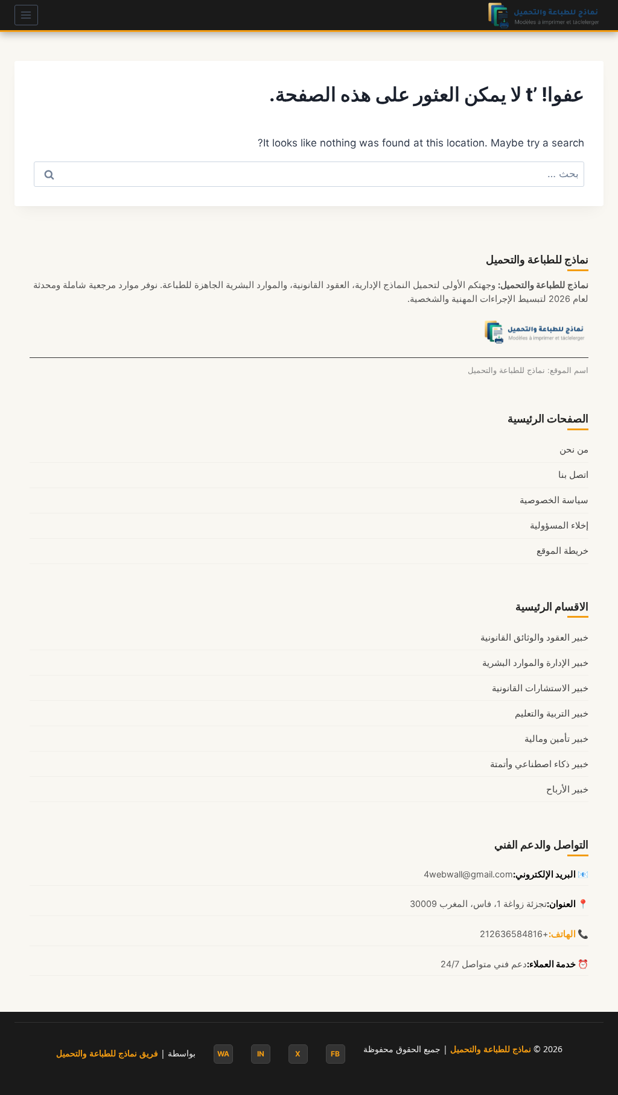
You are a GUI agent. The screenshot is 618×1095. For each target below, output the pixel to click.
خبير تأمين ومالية (556, 738)
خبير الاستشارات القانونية (540, 688)
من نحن (573, 449)
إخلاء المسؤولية (559, 525)
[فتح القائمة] (26, 15)
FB (335, 1053)
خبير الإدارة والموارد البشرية (535, 662)
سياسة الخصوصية (554, 500)
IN (260, 1053)
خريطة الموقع (562, 550)
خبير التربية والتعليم (551, 713)
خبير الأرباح (567, 789)
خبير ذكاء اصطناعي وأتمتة (539, 764)
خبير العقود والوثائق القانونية (534, 637)
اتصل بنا (573, 474)
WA (223, 1053)
